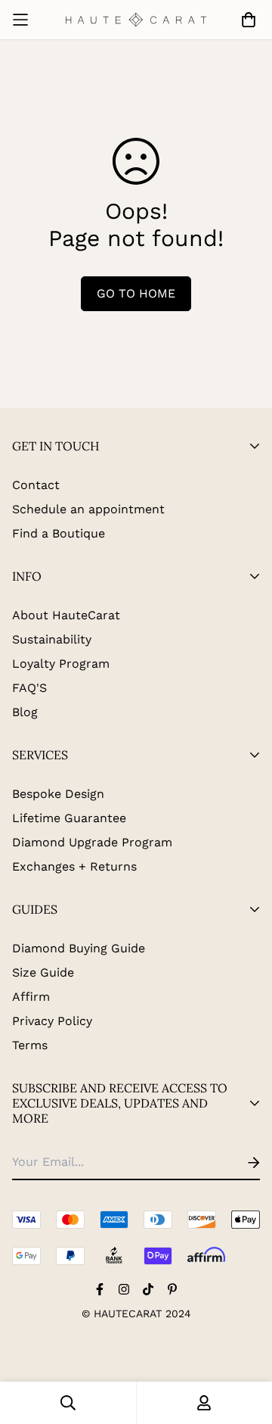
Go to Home (136, 293)
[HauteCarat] (136, 19)
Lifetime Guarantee (69, 818)
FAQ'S (29, 688)
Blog (25, 712)
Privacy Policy (52, 1021)
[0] (245, 19)
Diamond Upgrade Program (92, 842)
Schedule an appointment (88, 509)
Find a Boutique (58, 533)
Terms (30, 1045)
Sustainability (51, 639)
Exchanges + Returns (74, 866)
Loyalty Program (61, 663)
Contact (36, 485)
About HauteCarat (66, 615)
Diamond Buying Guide (78, 948)
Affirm (31, 996)
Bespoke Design (58, 794)
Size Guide (43, 972)
